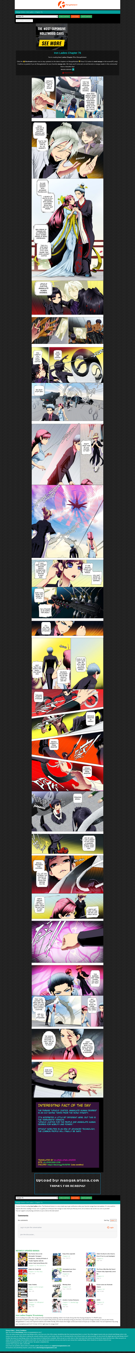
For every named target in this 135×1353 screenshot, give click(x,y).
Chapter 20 (66, 1256)
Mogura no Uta (32, 1300)
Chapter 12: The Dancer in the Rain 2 (33, 1266)
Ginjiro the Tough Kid (34, 1269)
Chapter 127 (67, 1287)
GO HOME (75, 16)
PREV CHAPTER (64, 16)
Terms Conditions (21, 1330)
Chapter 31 (100, 1276)
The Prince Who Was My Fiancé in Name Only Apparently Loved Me (106, 1272)
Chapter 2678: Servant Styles (35, 1288)
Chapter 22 (100, 1302)
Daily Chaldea (32, 1284)
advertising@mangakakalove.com (46, 1347)
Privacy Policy (10, 1330)
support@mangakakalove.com (61, 1346)
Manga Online (20, 1202)
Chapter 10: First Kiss (35, 1272)
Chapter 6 (100, 1258)
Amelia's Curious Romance (71, 1300)
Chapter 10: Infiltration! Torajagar (36, 1303)
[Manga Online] (67, 4)
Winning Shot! (67, 1284)
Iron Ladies (30, 1202)
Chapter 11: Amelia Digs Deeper (70, 1303)
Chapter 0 (66, 1274)
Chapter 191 (101, 1289)
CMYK (98, 1300)
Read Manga (19, 1332)
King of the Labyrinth (69, 1254)
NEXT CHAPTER (86, 16)
